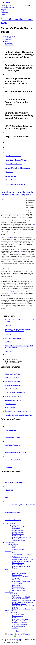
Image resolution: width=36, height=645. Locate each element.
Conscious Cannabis (18, 590)
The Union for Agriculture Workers (23, 580)
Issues (6, 41)
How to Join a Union (15, 184)
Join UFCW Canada (18, 540)
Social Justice (16, 578)
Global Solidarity (17, 587)
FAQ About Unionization (13, 445)
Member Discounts (18, 563)
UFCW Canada (17, 639)
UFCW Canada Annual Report (21, 537)
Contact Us (8, 467)
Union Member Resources (17, 168)
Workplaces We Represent (20, 624)
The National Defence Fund (20, 558)
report (19, 251)
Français (7, 2)
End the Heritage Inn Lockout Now (23, 609)
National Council (17, 532)
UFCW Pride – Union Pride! (14, 482)
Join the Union (9, 45)
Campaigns (10, 176)
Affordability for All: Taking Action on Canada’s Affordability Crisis (17, 330)
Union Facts (16, 617)
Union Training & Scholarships (21, 561)
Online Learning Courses (13, 400)
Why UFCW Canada (18, 614)
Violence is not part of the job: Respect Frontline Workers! (21, 598)
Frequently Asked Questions (20, 619)
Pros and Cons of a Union (13, 460)
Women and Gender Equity (20, 576)
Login (18, 631)
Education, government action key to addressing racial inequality (17, 193)
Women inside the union (12, 512)
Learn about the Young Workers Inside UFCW (20, 505)
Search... (3, 5)
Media (14, 547)
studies (33, 224)
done (14, 291)
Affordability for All (18, 595)
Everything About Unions (20, 621)
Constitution (16, 528)
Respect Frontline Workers (13, 338)
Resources (8, 39)
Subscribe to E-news (18, 549)
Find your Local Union (12, 378)
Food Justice (16, 585)
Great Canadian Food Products (15, 392)
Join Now (15, 628)
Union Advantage (17, 616)
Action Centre (9, 43)
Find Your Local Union (16, 160)
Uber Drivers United (18, 588)
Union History (16, 535)
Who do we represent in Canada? (15, 452)
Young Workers (17, 583)
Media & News (9, 38)
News (14, 546)
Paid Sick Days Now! (19, 604)
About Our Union (10, 36)
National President (17, 530)
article (11, 237)
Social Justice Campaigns (13, 520)
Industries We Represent (19, 622)
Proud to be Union (18, 534)
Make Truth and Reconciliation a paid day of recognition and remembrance (23, 601)
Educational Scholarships (13, 385)
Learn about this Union (12, 437)
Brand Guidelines (17, 539)
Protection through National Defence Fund (18, 415)
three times (3, 290)
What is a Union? (10, 430)
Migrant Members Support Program (23, 559)
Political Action (9, 490)
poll (17, 216)
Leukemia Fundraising (19, 573)
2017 (2, 263)
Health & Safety (10, 407)
